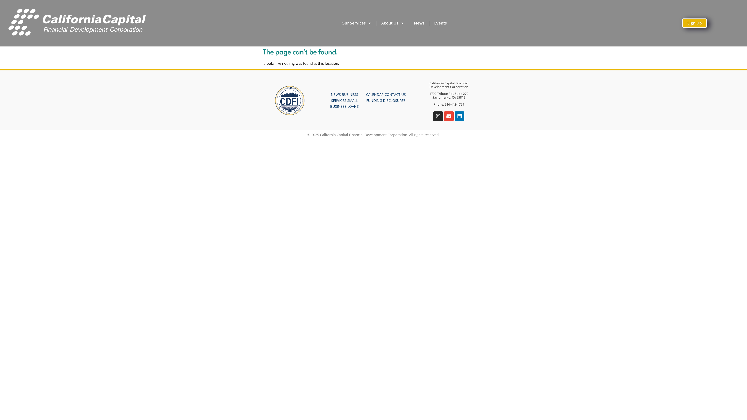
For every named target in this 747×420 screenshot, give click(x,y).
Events (440, 23)
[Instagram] (438, 116)
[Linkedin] (459, 116)
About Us (389, 23)
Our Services (354, 23)
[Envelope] (449, 116)
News (419, 23)
